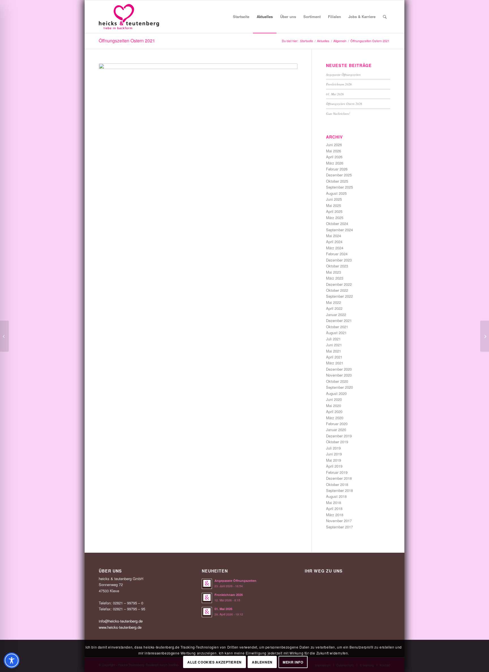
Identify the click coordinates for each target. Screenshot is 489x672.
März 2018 (334, 514)
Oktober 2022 (337, 290)
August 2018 (336, 496)
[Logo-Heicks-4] (129, 16)
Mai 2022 (333, 302)
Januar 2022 (336, 314)
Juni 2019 (334, 454)
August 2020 (336, 393)
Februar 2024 (337, 253)
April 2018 (334, 508)
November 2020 (339, 375)
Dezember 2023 (339, 260)
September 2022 (339, 296)
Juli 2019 (333, 448)
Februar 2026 (337, 169)
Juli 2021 (333, 339)
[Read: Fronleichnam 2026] (207, 598)
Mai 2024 (333, 235)
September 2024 (339, 229)
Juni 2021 (334, 344)
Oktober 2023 (337, 266)
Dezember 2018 (339, 478)
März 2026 (334, 163)
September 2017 (339, 527)
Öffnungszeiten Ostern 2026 (344, 103)
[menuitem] (241, 16)
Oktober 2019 (337, 441)
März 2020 (334, 417)
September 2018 (339, 490)
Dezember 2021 (339, 320)
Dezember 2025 (339, 175)
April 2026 (334, 156)
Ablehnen (262, 662)
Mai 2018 (333, 502)
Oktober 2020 (337, 381)
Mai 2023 (333, 272)
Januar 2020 (336, 429)
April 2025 (334, 211)
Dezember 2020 (339, 369)
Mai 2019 (333, 460)
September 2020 (339, 387)
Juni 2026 (334, 144)
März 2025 (334, 217)
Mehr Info (293, 662)
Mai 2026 (333, 151)
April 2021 (334, 357)
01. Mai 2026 (335, 94)
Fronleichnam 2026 (339, 84)
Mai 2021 (333, 351)
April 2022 (334, 308)
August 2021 (336, 332)
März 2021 (334, 363)
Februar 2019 (337, 472)
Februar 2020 (337, 423)
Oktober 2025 (337, 181)
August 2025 (336, 193)
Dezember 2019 (339, 435)
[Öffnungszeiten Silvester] (4, 336)
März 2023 (334, 278)
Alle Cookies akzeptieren (214, 662)
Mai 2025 (333, 205)
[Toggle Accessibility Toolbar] (11, 660)
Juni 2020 (334, 399)
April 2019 (334, 466)
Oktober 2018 (337, 484)
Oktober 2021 (337, 326)
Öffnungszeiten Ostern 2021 (127, 40)
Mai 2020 (333, 405)
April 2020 (334, 411)
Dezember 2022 (339, 284)
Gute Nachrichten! (338, 113)
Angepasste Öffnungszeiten (343, 74)
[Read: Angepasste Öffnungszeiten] (207, 584)
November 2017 (339, 520)
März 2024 (334, 247)
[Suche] (384, 16)
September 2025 (339, 187)
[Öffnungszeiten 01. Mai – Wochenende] (484, 336)
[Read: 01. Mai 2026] (207, 612)
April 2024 (334, 241)
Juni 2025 (334, 199)
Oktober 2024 (337, 223)
